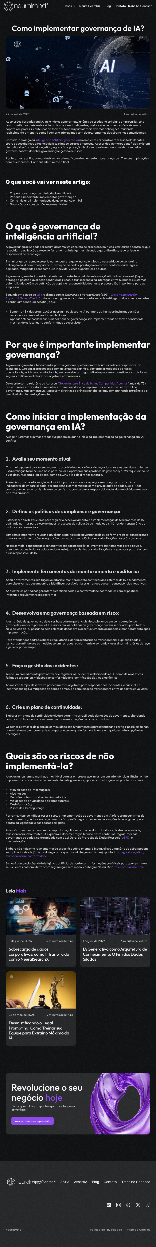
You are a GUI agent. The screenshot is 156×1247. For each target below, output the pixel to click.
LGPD (126, 837)
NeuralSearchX (89, 6)
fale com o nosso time (129, 867)
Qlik (39, 294)
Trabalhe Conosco (139, 6)
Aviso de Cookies (138, 1230)
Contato (120, 6)
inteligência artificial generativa (57, 140)
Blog (108, 6)
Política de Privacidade (106, 1230)
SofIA (64, 1182)
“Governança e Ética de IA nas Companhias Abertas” (93, 383)
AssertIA (80, 1182)
